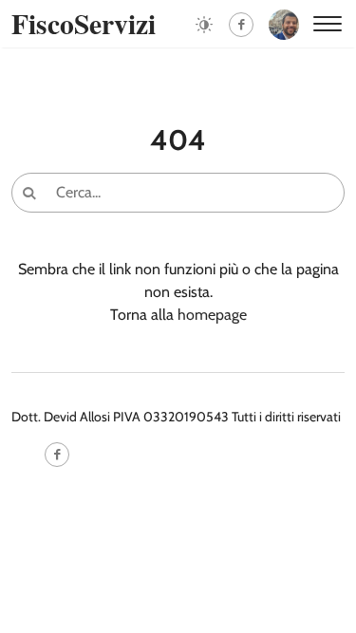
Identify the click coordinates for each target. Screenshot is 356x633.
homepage (212, 315)
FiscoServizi (83, 23)
